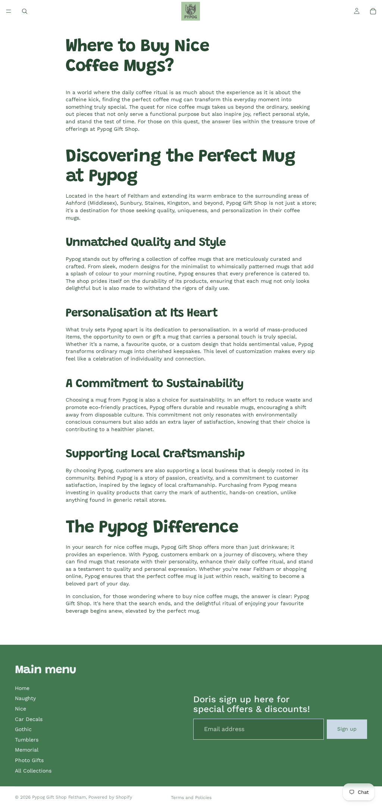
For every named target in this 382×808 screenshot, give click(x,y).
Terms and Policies (191, 797)
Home (22, 688)
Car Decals (29, 719)
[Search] (24, 11)
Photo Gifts (29, 760)
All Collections (33, 771)
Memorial (26, 750)
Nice (20, 709)
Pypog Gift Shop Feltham (59, 797)
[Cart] (373, 11)
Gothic (23, 729)
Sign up (347, 729)
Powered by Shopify (110, 797)
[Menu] (8, 11)
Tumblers (26, 740)
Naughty (25, 698)
